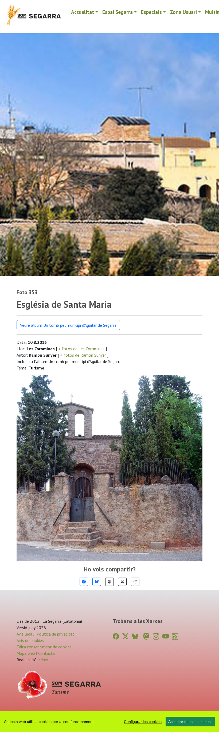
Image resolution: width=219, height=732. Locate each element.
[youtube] (165, 636)
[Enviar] (135, 582)
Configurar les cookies (143, 721)
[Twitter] (122, 582)
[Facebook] (84, 582)
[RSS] (175, 636)
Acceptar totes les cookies (190, 721)
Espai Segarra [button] (117, 12)
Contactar (47, 653)
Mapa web (26, 653)
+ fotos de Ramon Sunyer (83, 355)
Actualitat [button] (82, 12)
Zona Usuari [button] (183, 12)
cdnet (43, 659)
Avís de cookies (30, 640)
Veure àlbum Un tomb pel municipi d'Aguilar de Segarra (68, 325)
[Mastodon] (109, 582)
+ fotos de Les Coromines (81, 348)
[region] (109, 721)
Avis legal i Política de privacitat (45, 634)
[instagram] (156, 636)
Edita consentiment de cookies (44, 646)
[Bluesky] (96, 582)
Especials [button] (151, 12)
